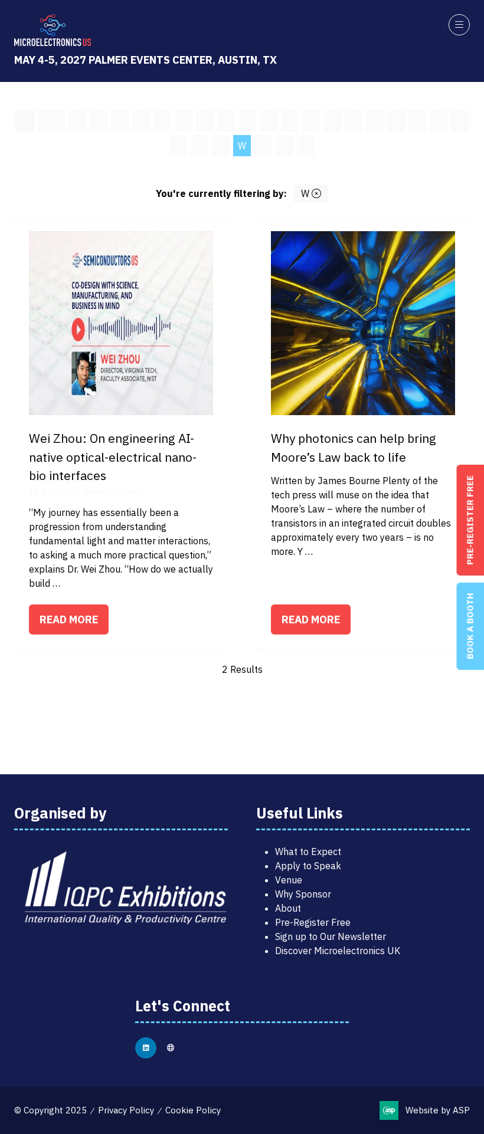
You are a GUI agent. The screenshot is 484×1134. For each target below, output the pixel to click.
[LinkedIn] (145, 1048)
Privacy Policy (126, 1110)
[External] (170, 1048)
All (25, 121)
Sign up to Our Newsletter (330, 936)
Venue (288, 880)
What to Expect (308, 851)
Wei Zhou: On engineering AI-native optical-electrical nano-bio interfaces (113, 457)
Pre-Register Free (313, 922)
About (288, 908)
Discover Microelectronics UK (337, 950)
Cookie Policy (193, 1110)
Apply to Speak (308, 866)
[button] (459, 24)
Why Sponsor (303, 894)
